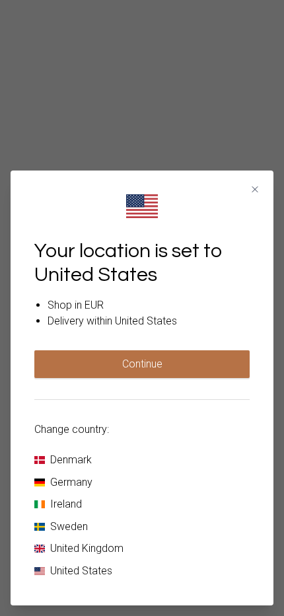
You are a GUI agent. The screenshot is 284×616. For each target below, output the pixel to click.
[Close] (255, 189)
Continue (142, 364)
